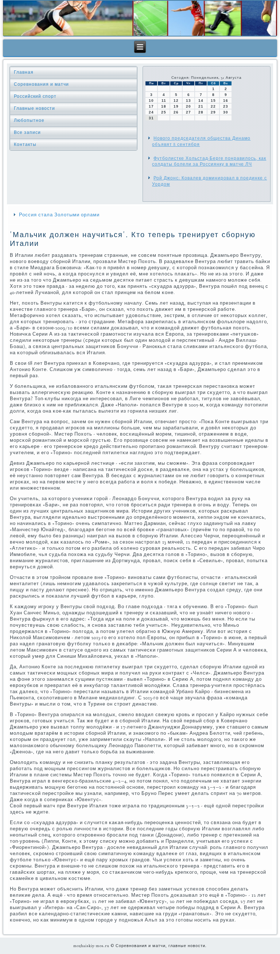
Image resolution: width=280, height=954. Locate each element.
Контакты (25, 144)
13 (188, 101)
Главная (24, 72)
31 (151, 118)
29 (213, 112)
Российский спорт (35, 96)
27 (188, 112)
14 (200, 101)
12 (176, 101)
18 (163, 106)
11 (164, 101)
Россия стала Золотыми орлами (59, 215)
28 (200, 112)
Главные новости (34, 108)
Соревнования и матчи (41, 84)
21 (200, 106)
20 (188, 106)
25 (163, 112)
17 (151, 106)
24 (151, 112)
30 (225, 112)
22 (213, 106)
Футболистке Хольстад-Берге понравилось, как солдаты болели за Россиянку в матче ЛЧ (209, 161)
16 (225, 101)
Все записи (27, 132)
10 (151, 101)
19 (176, 106)
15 (213, 101)
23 (225, 106)
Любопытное (29, 120)
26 (176, 112)
